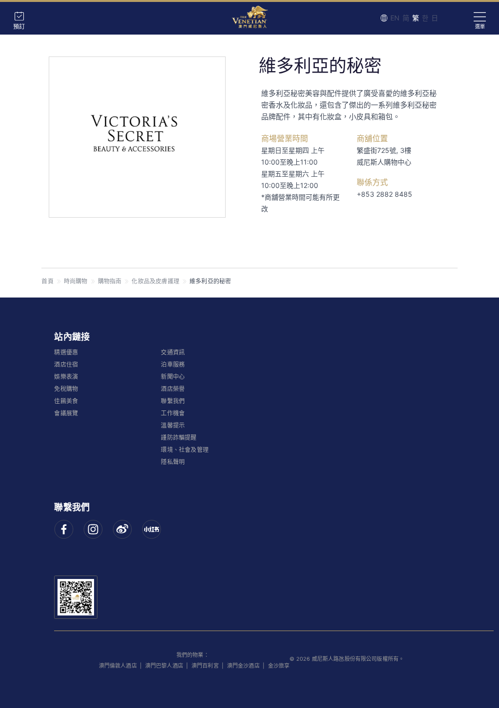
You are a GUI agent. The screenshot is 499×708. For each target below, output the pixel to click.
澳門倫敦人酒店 (118, 666)
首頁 (47, 281)
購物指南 (110, 281)
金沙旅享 (279, 666)
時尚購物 (76, 281)
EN (395, 18)
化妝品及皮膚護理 (155, 281)
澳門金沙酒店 (243, 666)
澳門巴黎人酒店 (164, 666)
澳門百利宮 (205, 666)
